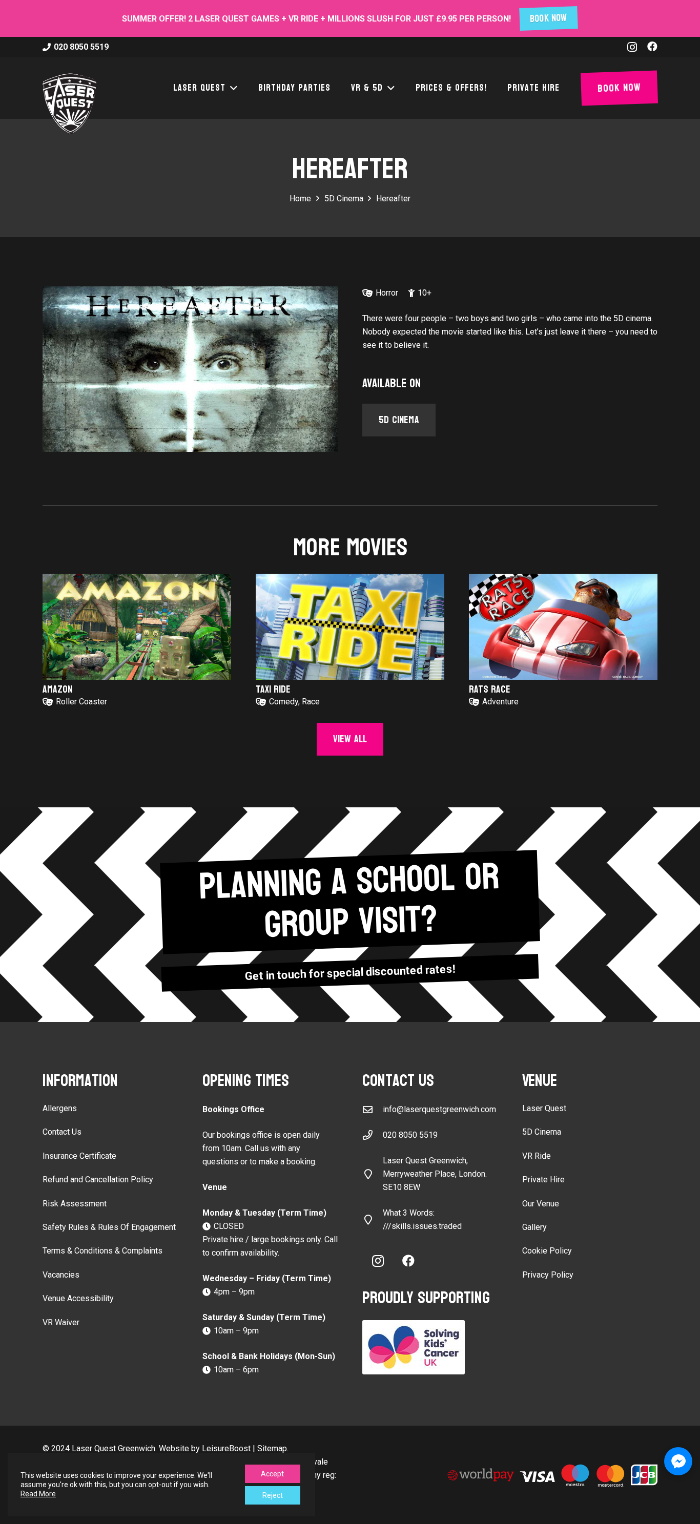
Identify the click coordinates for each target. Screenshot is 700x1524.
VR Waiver (61, 1322)
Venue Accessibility (78, 1298)
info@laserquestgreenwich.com (439, 1109)
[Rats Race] (563, 627)
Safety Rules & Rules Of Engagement (109, 1227)
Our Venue (540, 1203)
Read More (38, 1494)
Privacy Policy (547, 1275)
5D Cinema (541, 1132)
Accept (272, 1474)
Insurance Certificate (79, 1156)
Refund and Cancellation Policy (98, 1179)
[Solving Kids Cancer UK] (430, 1347)
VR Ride (536, 1156)
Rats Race (489, 689)
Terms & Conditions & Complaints (102, 1251)
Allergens (60, 1108)
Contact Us (62, 1132)
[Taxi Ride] (350, 627)
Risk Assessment (75, 1203)
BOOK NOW (549, 18)
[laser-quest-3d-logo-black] (69, 103)
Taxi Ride (273, 689)
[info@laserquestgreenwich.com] (372, 1109)
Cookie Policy (547, 1251)
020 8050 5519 (410, 1135)
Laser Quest (544, 1108)
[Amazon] (137, 627)
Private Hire (543, 1179)
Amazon (57, 689)
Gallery (534, 1227)
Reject (272, 1495)
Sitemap (272, 1448)
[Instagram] (632, 47)
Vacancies (61, 1275)
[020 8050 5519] (372, 1135)
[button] (231, 88)
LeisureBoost (226, 1448)
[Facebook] (652, 46)
